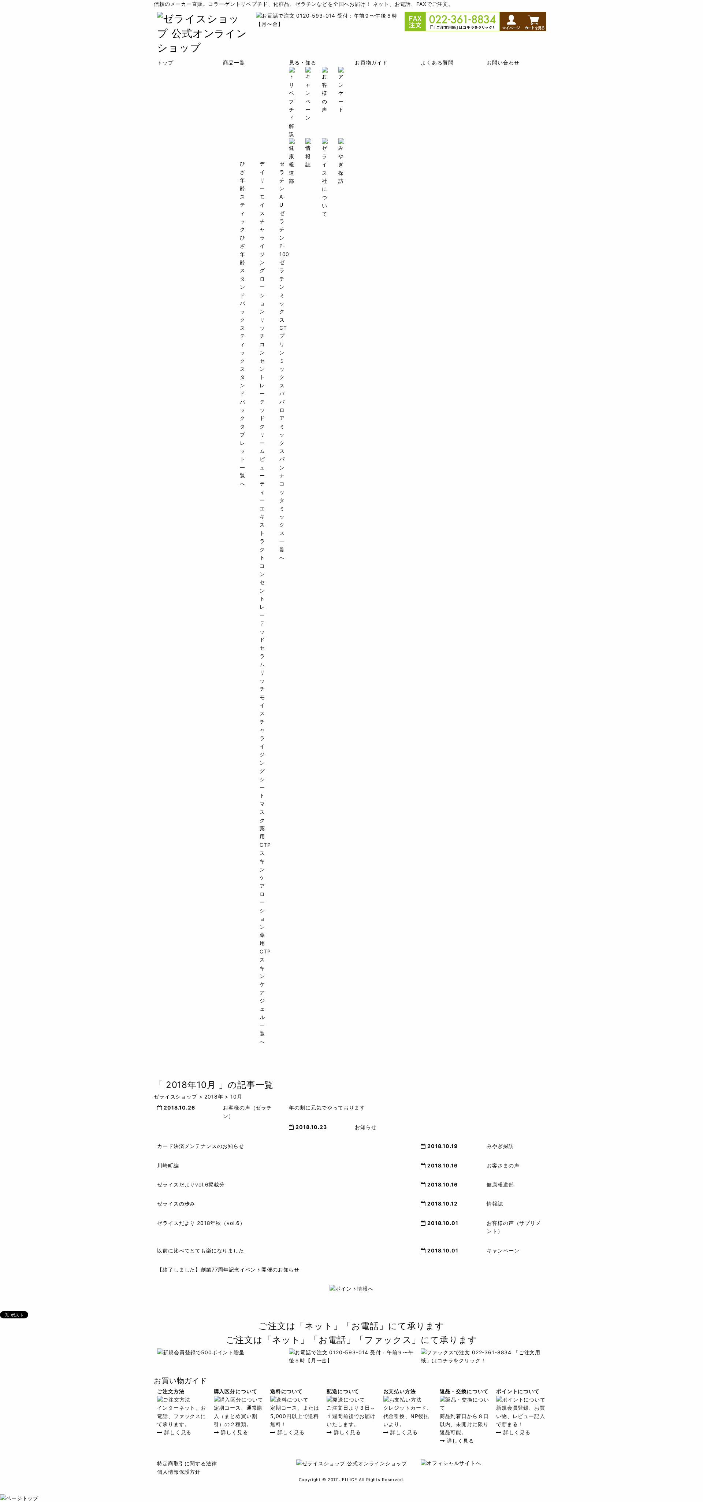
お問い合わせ (503, 62)
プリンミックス (282, 360)
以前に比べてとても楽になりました (200, 1250)
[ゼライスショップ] (203, 47)
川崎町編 (168, 1165)
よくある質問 (437, 62)
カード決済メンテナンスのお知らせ (200, 1146)
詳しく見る (177, 1432)
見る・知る (302, 62)
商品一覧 (234, 62)
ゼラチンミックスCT (283, 295)
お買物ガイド (371, 62)
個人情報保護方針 (179, 1472)
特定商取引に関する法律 (187, 1463)
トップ (165, 62)
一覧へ (262, 1033)
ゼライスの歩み (176, 1203)
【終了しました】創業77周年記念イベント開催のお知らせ (228, 1269)
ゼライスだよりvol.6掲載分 (191, 1184)
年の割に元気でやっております (327, 1107)
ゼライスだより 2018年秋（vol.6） (201, 1223)
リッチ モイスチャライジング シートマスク (262, 746)
